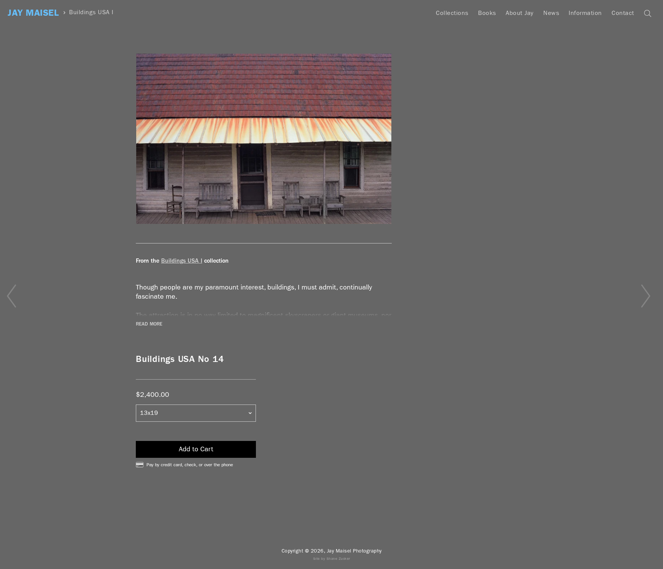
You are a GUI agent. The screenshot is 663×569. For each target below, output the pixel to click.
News (551, 12)
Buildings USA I (91, 12)
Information (585, 12)
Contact (623, 12)
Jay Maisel (33, 13)
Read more (149, 324)
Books (487, 12)
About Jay (520, 12)
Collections (452, 12)
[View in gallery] (264, 139)
